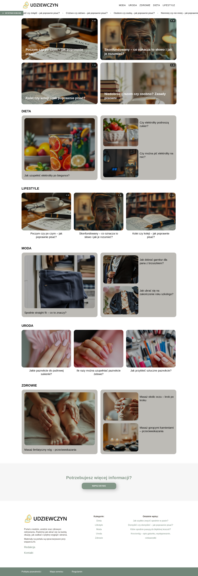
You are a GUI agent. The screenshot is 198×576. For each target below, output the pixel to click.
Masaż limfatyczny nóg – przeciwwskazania (50, 449)
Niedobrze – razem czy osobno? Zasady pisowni (135, 96)
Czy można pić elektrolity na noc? (156, 155)
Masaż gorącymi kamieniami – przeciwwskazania (157, 429)
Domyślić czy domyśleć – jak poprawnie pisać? (150, 525)
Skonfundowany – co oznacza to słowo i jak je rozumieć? (138, 51)
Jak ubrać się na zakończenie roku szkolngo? (156, 292)
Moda (122, 5)
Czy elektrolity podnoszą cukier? (154, 124)
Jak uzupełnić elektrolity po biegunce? (47, 175)
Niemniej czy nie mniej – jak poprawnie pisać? (152, 13)
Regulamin (77, 571)
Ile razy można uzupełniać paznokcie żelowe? (99, 372)
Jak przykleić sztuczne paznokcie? (150, 370)
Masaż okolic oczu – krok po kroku (157, 398)
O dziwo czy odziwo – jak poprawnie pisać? (55, 13)
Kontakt (28, 552)
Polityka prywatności (31, 571)
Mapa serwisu (56, 571)
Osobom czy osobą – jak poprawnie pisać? (103, 13)
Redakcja (29, 547)
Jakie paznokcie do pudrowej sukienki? (46, 372)
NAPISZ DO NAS (99, 486)
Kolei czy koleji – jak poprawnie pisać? (55, 98)
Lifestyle (169, 5)
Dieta (156, 5)
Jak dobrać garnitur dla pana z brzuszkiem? (153, 261)
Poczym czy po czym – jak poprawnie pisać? (54, 51)
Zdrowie (145, 5)
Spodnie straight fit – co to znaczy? (45, 312)
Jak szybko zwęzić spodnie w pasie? (150, 521)
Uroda (132, 5)
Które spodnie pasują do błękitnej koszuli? (150, 529)
